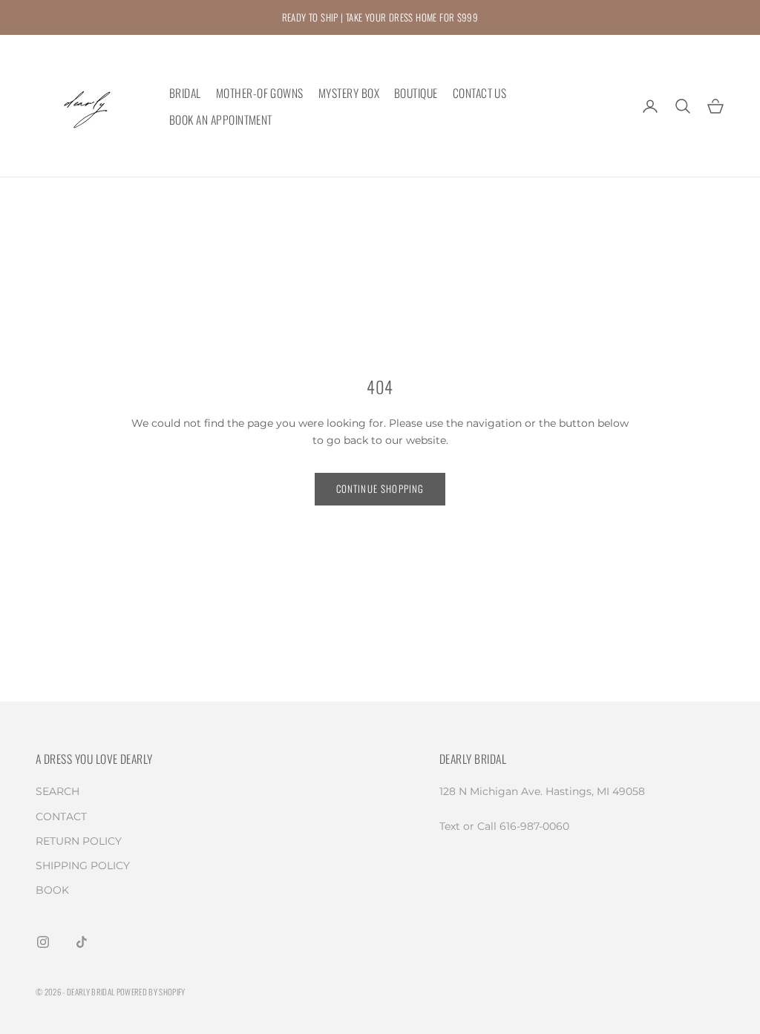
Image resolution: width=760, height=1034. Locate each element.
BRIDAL (185, 93)
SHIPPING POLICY (83, 865)
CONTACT (61, 816)
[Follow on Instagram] (43, 942)
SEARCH (57, 791)
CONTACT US (480, 93)
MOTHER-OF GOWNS (260, 93)
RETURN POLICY (79, 841)
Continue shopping (380, 488)
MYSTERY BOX (348, 93)
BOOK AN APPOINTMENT (220, 119)
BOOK (52, 890)
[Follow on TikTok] (81, 942)
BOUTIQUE (416, 93)
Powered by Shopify (151, 992)
